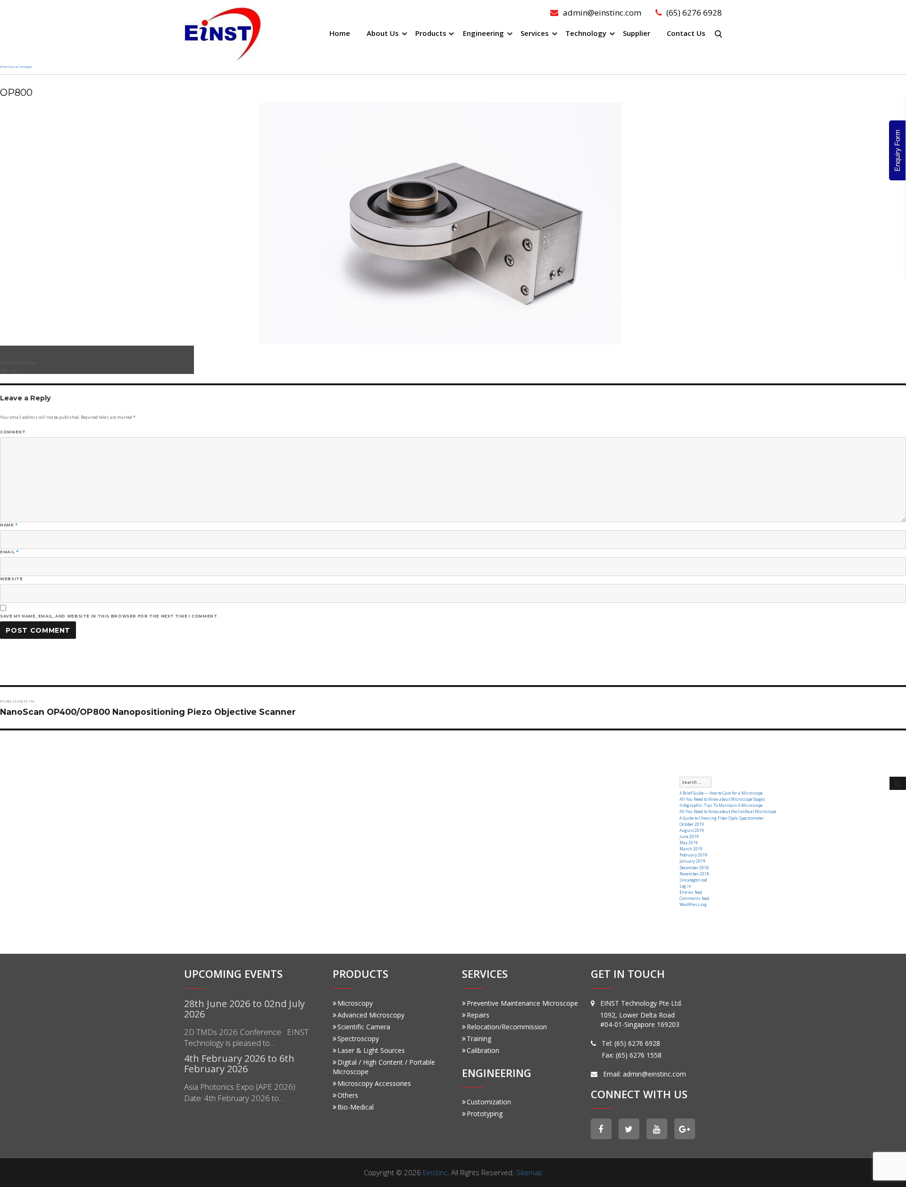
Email (9, 552)
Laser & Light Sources (371, 1050)
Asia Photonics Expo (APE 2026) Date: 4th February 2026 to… (239, 1092)
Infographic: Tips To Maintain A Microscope (721, 805)
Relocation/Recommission (507, 1026)
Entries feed (691, 892)
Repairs (478, 1014)
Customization (489, 1101)
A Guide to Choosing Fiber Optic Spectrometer (722, 818)
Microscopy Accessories (374, 1083)
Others (347, 1095)
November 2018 (694, 873)
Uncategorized (693, 879)
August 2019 (692, 830)
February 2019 (693, 854)
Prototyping (485, 1113)
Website (11, 579)
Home (339, 33)
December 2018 (694, 867)
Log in (685, 886)
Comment (12, 432)
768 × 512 (8, 370)
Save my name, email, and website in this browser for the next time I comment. (109, 616)
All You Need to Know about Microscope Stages (722, 799)
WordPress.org (693, 904)
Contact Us (686, 33)
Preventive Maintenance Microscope (522, 1003)
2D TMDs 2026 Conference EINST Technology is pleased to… (246, 1037)
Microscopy (355, 1003)
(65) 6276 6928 (694, 12)
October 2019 (692, 824)
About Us (383, 33)
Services (534, 33)
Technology (585, 33)
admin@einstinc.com (602, 12)
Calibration (483, 1050)
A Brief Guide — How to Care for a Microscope (721, 793)
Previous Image (16, 66)
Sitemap (529, 1172)
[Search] (897, 783)
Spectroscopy (358, 1038)
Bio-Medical (355, 1106)
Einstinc (435, 1172)
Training (479, 1038)
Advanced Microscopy (370, 1014)
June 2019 (689, 836)
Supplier (636, 33)
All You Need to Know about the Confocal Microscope (728, 811)
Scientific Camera (363, 1026)
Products (430, 33)
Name (9, 525)
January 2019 (692, 861)
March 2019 (691, 848)
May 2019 (689, 842)
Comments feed (694, 898)
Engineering (483, 33)
